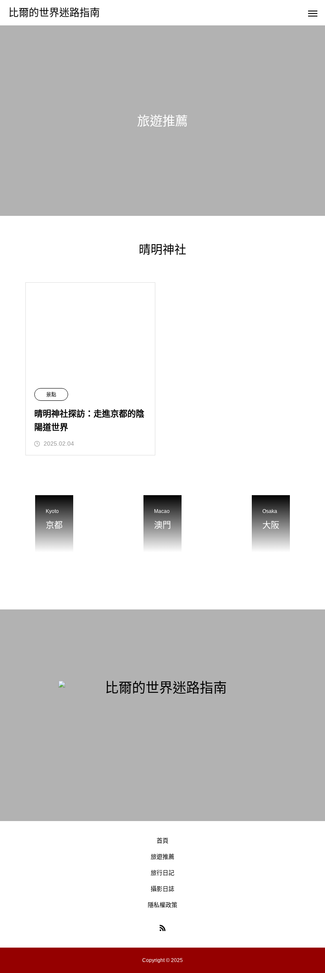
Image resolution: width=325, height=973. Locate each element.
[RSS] (162, 927)
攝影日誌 (162, 888)
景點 (51, 395)
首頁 (162, 840)
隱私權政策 (162, 904)
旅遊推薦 (162, 856)
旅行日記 (162, 872)
